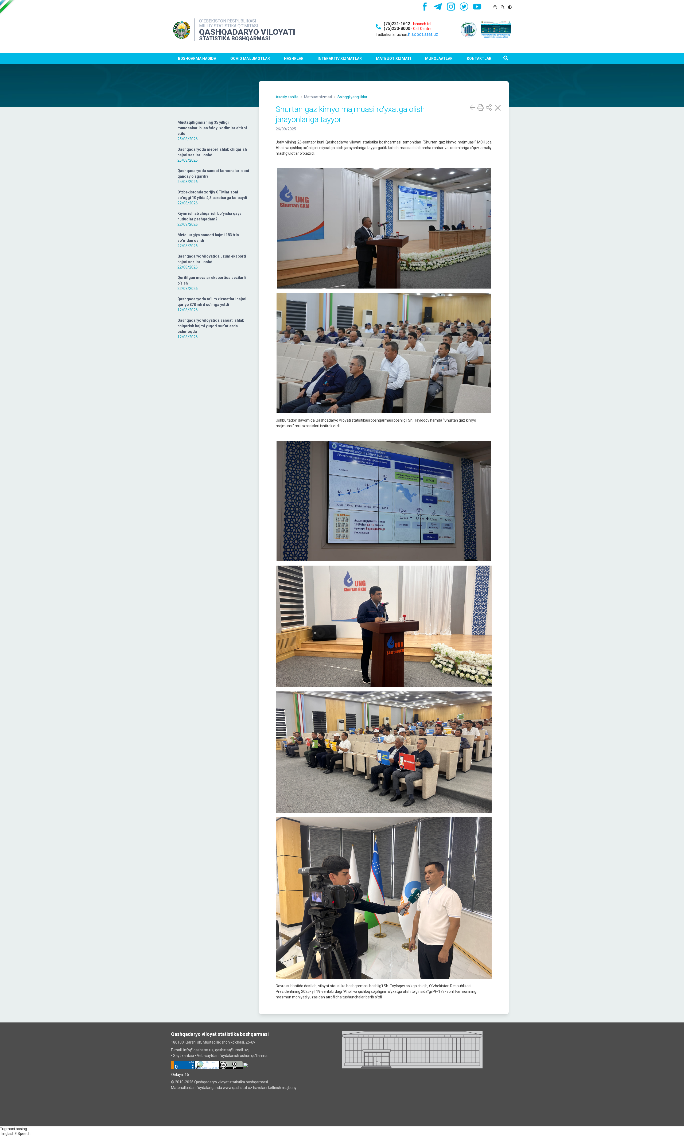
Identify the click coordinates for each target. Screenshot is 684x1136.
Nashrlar (294, 58)
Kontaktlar (479, 58)
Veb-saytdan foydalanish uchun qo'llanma (232, 1055)
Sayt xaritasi (183, 1055)
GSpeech (22, 1133)
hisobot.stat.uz (423, 34)
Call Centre (422, 28)
